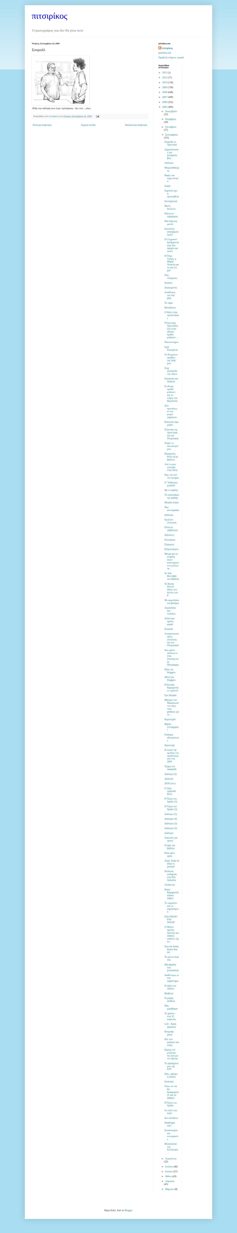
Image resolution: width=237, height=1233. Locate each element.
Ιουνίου (169, 1171)
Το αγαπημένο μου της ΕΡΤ (171, 1066)
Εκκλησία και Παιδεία (171, 380)
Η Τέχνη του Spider (170, 1104)
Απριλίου (169, 1181)
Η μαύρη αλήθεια (169, 999)
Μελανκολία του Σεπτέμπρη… (171, 1148)
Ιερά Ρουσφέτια (171, 348)
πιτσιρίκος (49, 16)
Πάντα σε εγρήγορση (171, 215)
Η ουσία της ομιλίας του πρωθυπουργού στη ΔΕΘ (171, 756)
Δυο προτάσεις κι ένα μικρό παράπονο (170, 411)
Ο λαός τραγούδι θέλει (170, 791)
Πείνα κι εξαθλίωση (170, 529)
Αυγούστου (170, 1158)
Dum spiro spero (169, 854)
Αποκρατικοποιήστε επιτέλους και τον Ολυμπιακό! (171, 639)
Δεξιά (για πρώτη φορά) (169, 621)
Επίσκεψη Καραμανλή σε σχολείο (171, 687)
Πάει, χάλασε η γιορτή (171, 1075)
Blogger (128, 1210)
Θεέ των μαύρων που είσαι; (171, 1042)
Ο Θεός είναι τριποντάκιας (171, 315)
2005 (165, 107)
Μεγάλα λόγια (171, 502)
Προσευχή (169, 745)
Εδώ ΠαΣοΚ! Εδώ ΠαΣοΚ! (171, 919)
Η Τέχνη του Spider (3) (170, 800)
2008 (165, 92)
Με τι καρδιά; (171, 490)
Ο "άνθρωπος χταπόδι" (171, 484)
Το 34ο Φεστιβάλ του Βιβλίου (171, 576)
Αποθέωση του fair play (169, 295)
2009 (165, 87)
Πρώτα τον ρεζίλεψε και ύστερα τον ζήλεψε (171, 1054)
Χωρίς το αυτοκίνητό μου (171, 446)
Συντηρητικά (170, 201)
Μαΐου (168, 1176)
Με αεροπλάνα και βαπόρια (171, 601)
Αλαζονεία (169, 884)
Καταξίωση (169, 307)
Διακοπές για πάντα (170, 839)
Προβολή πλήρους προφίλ (171, 57)
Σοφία (167, 186)
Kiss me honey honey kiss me (171, 949)
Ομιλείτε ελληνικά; (170, 521)
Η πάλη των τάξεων (170, 987)
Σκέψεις (168, 282)
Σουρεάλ (168, 629)
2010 (165, 82)
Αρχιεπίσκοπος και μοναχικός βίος (171, 153)
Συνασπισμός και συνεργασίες (171, 1134)
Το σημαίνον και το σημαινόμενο (171, 907)
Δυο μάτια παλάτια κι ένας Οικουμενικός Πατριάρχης (171, 657)
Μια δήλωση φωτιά (170, 222)
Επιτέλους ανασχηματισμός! (171, 232)
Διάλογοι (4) (170, 819)
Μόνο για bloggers (169, 678)
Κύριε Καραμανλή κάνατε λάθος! (171, 893)
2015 (165, 72)
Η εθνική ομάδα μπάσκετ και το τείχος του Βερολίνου (170, 393)
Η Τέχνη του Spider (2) (170, 808)
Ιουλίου (169, 1166)
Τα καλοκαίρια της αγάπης (171, 496)
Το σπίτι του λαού (170, 1112)
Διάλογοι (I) (170, 774)
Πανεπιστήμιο (171, 342)
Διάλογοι (168, 163)
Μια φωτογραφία (171, 509)
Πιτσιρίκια (169, 539)
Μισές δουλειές (170, 207)
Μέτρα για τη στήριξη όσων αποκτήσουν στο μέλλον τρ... (171, 561)
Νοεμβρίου (170, 119)
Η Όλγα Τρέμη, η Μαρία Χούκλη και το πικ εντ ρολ (171, 263)
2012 (165, 77)
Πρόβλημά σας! (169, 1124)
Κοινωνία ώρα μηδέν (171, 423)
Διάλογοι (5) (170, 814)
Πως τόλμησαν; (170, 276)
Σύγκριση (169, 544)
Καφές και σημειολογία (171, 178)
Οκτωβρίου (170, 127)
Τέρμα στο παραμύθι (170, 768)
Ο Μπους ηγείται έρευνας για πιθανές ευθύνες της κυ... (171, 934)
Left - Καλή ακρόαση (170, 1025)
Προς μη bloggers (169, 671)
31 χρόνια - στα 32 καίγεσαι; (170, 1016)
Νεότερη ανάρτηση (42, 125)
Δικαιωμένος (170, 287)
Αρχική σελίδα (88, 125)
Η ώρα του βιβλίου (169, 847)
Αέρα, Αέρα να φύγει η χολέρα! (171, 863)
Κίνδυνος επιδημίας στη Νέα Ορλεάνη (170, 875)
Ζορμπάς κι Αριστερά (170, 143)
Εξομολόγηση (171, 549)
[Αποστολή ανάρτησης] (97, 116)
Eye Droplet (170, 695)
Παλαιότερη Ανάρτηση (136, 125)
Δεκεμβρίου (171, 111)
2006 (165, 102)
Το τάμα (168, 303)
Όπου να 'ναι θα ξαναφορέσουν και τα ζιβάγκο (171, 1092)
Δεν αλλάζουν (171, 1118)
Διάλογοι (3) (170, 823)
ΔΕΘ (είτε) (170, 783)
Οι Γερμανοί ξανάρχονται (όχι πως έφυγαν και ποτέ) (171, 245)
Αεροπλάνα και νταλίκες (170, 611)
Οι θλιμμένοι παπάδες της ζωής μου (170, 359)
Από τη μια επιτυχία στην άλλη (170, 467)
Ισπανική (168, 1081)
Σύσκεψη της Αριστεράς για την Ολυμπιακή (171, 434)
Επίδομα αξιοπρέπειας (171, 737)
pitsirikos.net (164, 53)
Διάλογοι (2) (170, 828)
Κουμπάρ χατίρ (169, 1033)
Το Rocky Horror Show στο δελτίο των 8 (171, 590)
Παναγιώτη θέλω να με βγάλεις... (171, 456)
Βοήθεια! (168, 993)
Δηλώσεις (169, 535)
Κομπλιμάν (170, 719)
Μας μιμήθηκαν (171, 1007)
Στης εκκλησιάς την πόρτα (170, 371)
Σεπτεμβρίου (171, 134)
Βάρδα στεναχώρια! (171, 727)
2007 (165, 97)
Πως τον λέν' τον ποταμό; (171, 476)
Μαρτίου (170, 1189)
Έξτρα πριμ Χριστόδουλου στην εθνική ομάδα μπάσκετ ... (171, 330)
